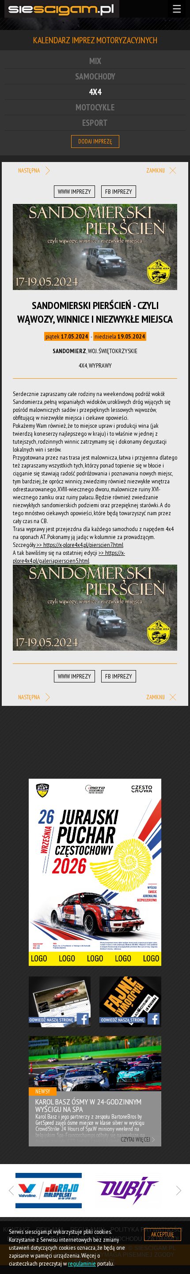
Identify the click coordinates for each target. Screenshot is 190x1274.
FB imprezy (118, 192)
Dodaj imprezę (95, 141)
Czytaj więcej (135, 1139)
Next (152, 1063)
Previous (37, 1063)
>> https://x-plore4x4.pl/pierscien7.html (79, 545)
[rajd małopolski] (55, 1190)
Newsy (42, 1091)
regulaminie (82, 1263)
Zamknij (156, 170)
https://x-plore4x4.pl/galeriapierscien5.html (69, 557)
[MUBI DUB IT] (135, 1190)
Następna (29, 170)
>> (102, 553)
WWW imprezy (74, 192)
